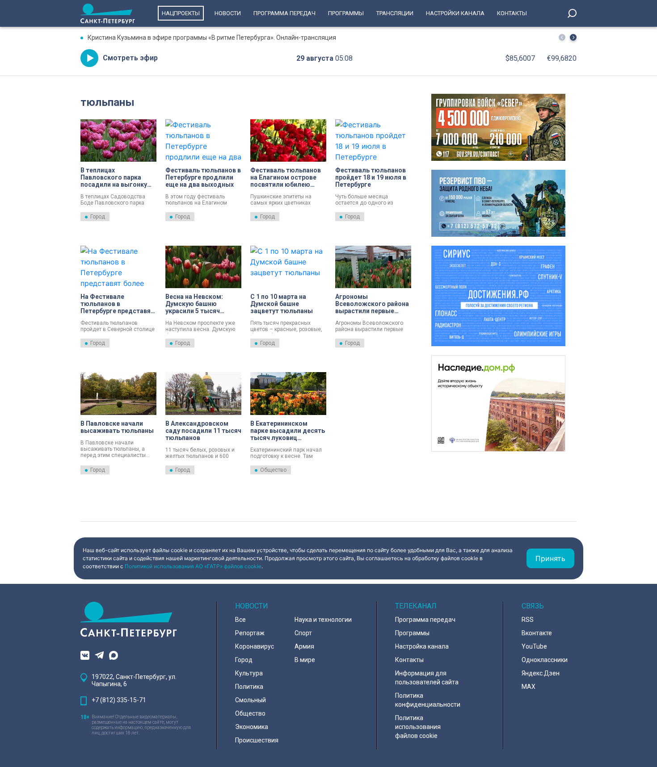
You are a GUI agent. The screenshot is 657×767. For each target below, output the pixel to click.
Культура (249, 673)
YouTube (534, 646)
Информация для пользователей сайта (427, 678)
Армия (304, 646)
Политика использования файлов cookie (418, 726)
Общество (273, 470)
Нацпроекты (181, 13)
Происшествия (256, 740)
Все (240, 619)
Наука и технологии (323, 619)
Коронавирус (254, 646)
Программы (346, 13)
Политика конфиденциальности (427, 700)
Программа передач (284, 13)
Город (97, 217)
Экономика (251, 726)
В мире (305, 659)
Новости (228, 13)
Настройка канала (422, 646)
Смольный (250, 700)
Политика (249, 686)
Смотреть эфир (130, 58)
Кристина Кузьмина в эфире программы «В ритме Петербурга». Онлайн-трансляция (212, 37)
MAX (528, 686)
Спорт (303, 633)
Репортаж (250, 633)
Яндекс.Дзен (541, 673)
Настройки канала (455, 13)
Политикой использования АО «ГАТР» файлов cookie (193, 566)
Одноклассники (545, 659)
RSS (528, 619)
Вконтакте (537, 633)
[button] (573, 37)
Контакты (512, 13)
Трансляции (394, 13)
